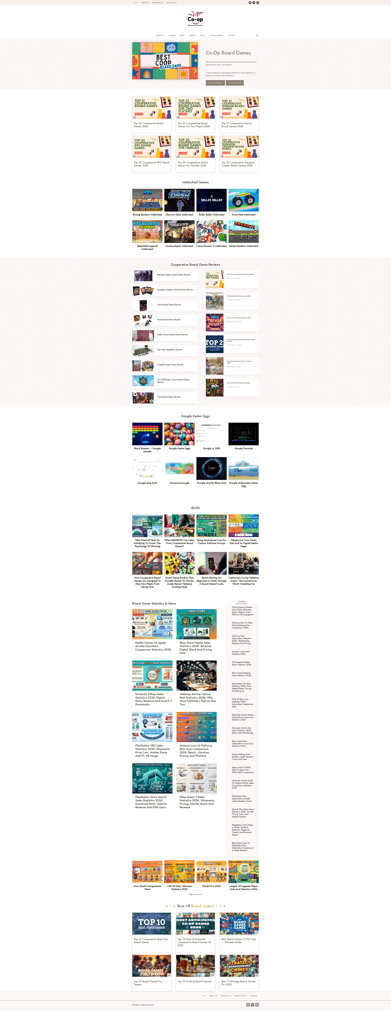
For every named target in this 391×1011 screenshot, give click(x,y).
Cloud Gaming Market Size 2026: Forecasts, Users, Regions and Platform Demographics (242, 611)
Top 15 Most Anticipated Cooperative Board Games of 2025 (194, 942)
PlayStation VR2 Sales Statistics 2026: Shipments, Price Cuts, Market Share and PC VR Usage (153, 750)
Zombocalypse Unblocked (179, 246)
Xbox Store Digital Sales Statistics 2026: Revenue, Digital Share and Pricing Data (196, 648)
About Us (145, 3)
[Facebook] (250, 2)
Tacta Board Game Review (169, 304)
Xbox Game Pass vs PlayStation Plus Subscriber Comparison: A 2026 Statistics (243, 847)
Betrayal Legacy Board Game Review (174, 274)
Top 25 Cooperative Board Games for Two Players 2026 (194, 125)
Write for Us (157, 3)
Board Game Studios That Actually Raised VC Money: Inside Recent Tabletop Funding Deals (179, 582)
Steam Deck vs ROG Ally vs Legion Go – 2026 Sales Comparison (243, 770)
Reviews (172, 35)
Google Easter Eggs (179, 448)
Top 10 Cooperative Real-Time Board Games (151, 941)
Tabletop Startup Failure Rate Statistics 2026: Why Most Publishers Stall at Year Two (198, 699)
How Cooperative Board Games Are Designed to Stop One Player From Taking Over (147, 582)
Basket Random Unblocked (243, 246)
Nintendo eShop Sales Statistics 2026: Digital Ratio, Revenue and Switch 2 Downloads (153, 699)
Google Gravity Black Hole (211, 482)
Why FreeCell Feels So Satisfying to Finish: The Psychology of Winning (147, 543)
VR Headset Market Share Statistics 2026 (241, 663)
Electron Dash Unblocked (179, 214)
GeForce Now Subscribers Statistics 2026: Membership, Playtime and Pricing (241, 640)
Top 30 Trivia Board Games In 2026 (239, 318)
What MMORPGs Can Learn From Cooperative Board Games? (179, 543)
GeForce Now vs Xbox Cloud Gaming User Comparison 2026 (242, 625)
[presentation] (151, 108)
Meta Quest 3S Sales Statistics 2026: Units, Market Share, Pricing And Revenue (242, 687)
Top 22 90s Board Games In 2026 (238, 383)
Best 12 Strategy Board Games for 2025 (238, 983)
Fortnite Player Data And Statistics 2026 (243, 888)
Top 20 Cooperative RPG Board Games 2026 (151, 164)
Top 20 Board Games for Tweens (148, 983)
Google (231, 35)
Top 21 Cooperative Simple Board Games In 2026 (241, 340)
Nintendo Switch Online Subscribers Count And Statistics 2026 (243, 717)
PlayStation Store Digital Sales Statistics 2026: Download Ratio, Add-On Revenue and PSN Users (151, 802)
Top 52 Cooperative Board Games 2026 (149, 125)
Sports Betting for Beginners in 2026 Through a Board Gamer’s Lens (212, 580)
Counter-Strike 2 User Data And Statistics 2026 (211, 888)
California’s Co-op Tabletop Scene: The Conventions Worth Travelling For (243, 580)
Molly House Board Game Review (172, 334)
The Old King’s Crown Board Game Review (173, 381)
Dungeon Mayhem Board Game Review (175, 289)
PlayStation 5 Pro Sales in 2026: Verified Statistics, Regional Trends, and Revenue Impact (242, 830)
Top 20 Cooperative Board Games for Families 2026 (193, 164)
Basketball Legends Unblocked (147, 247)
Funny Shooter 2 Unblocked (211, 246)
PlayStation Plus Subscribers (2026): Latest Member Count (242, 799)
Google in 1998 (211, 448)
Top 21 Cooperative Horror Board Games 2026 (236, 125)
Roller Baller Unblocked (211, 214)
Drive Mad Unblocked (243, 214)
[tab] (241, 601)
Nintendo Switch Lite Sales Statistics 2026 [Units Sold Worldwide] (242, 730)
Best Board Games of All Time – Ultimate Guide (238, 941)
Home (135, 3)
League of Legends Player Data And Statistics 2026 (179, 888)
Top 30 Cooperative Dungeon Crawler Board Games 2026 (238, 164)
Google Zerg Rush (147, 482)
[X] (252, 1005)
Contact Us (171, 3)
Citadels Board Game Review (170, 364)
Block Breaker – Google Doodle (147, 450)
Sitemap (253, 996)
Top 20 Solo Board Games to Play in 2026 (239, 362)
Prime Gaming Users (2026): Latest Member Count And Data (242, 757)
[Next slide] (255, 876)
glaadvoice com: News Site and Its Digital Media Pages (244, 543)
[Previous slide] (135, 876)
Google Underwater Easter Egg (243, 484)
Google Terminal (244, 448)
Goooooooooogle (179, 482)
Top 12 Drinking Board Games (194, 981)
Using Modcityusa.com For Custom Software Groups (211, 542)
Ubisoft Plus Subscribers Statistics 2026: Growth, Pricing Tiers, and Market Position (243, 813)
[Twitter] (254, 2)
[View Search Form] (257, 36)
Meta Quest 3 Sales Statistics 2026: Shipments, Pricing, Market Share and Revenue (197, 802)
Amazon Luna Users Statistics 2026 (241, 653)
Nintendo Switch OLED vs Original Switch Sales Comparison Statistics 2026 (243, 784)
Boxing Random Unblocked (147, 214)
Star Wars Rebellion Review (169, 349)
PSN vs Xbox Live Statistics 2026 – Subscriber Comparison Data (242, 703)
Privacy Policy (240, 996)
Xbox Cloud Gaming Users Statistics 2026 (241, 674)
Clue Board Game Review (169, 396)
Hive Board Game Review (169, 319)
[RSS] (257, 2)
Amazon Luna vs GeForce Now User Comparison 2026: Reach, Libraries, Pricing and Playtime (196, 750)
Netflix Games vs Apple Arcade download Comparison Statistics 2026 (153, 646)
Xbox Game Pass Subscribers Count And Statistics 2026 (242, 744)
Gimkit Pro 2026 (147, 886)
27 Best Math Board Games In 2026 (238, 296)
